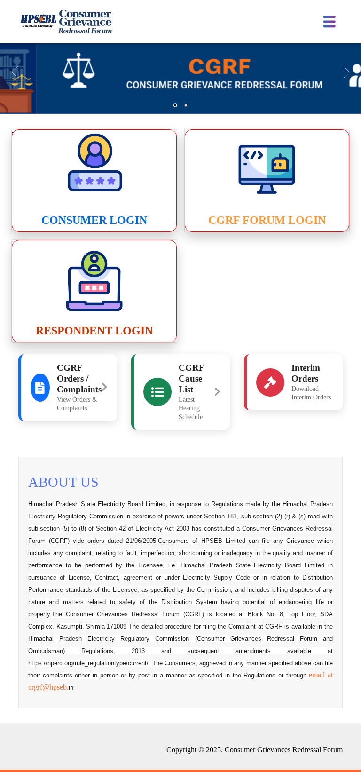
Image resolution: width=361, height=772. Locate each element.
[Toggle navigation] (329, 21)
